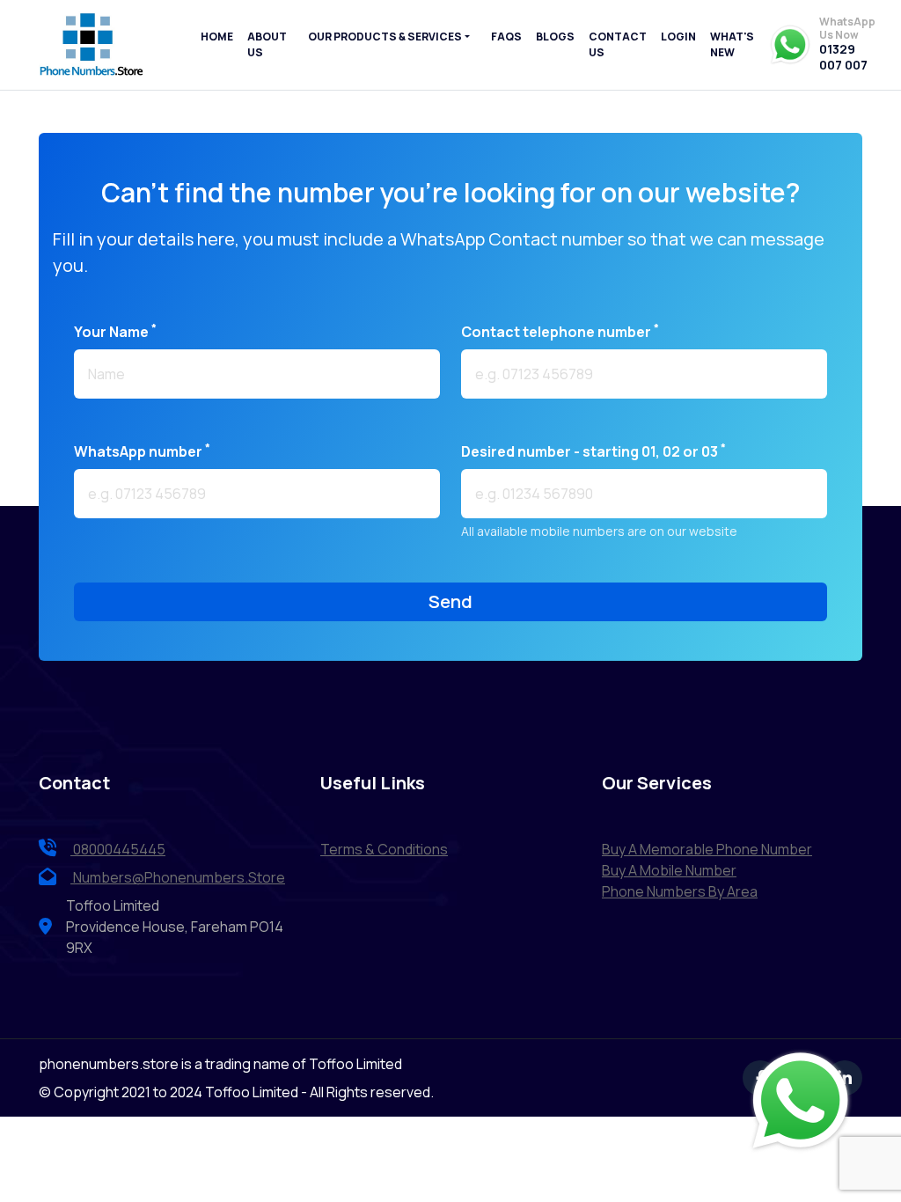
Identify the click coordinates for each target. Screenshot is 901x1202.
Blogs (555, 36)
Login (678, 36)
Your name (115, 331)
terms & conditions (384, 849)
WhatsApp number (142, 451)
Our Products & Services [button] (385, 36)
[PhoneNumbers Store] (91, 45)
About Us (267, 44)
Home (217, 36)
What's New (732, 44)
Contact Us (618, 44)
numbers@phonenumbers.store (179, 877)
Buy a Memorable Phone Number (707, 849)
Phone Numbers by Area (680, 891)
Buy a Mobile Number (669, 870)
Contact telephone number (560, 331)
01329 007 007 (843, 56)
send (450, 601)
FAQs (506, 36)
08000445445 (117, 849)
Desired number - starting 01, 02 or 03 (593, 451)
